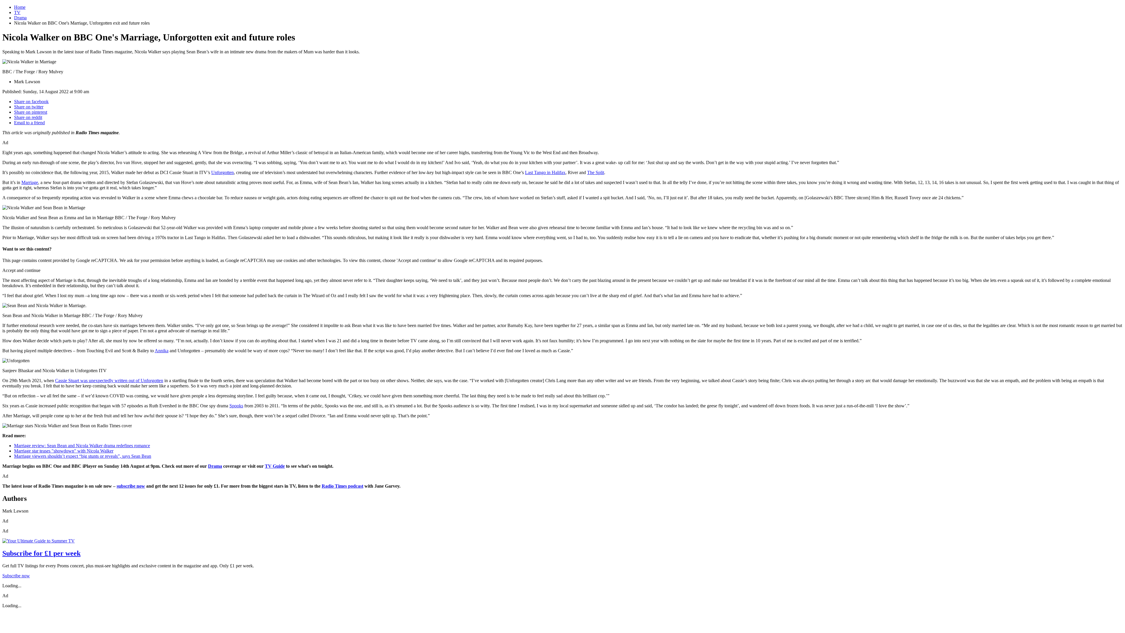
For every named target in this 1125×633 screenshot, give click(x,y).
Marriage (29, 182)
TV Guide (275, 466)
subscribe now (131, 486)
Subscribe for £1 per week (41, 553)
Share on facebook (31, 101)
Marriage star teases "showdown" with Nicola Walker (63, 450)
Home (19, 7)
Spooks (236, 405)
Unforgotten (222, 172)
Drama (20, 17)
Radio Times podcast (342, 486)
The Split (595, 172)
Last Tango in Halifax (545, 172)
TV (17, 12)
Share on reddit (28, 117)
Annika (161, 350)
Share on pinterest (30, 112)
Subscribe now (16, 575)
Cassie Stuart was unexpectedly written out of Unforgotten (109, 380)
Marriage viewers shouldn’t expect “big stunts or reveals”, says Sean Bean (82, 456)
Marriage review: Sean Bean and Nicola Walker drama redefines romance (82, 445)
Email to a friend (29, 122)
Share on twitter (28, 106)
